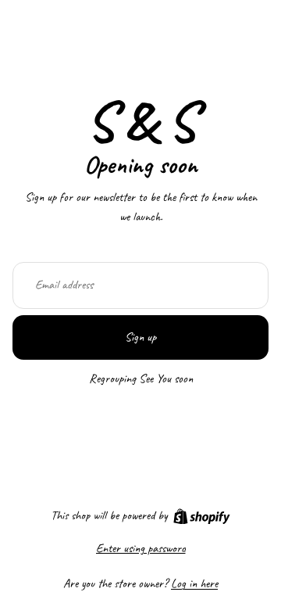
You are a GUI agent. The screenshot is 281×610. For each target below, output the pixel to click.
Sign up (140, 337)
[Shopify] (201, 516)
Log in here (194, 583)
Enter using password (141, 548)
